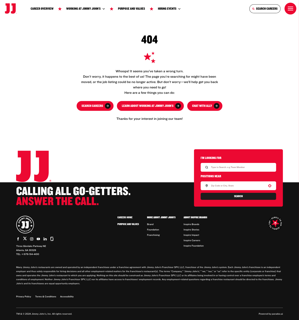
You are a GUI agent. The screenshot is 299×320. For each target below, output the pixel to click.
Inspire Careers (192, 240)
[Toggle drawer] (290, 8)
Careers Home (124, 217)
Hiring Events (167, 8)
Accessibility (67, 296)
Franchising (153, 235)
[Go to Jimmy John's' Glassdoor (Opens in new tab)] (52, 239)
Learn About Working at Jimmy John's (148, 106)
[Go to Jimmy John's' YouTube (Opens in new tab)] (38, 239)
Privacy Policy (23, 296)
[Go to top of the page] (275, 223)
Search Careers (92, 106)
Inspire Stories (191, 230)
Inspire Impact (191, 235)
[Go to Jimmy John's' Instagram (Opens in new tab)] (32, 239)
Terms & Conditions (45, 296)
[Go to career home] (13, 8)
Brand (150, 224)
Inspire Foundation (194, 246)
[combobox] (238, 185)
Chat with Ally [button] (202, 106)
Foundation (153, 230)
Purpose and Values (131, 8)
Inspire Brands (191, 224)
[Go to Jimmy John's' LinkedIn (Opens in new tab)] (45, 239)
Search (238, 196)
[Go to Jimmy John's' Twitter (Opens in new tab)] (25, 239)
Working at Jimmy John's (83, 8)
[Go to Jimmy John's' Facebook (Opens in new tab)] (18, 239)
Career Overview (42, 8)
